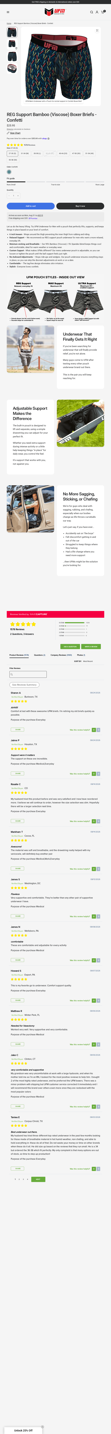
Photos (81, 655)
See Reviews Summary (24, 684)
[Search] (91, 12)
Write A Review (91, 647)
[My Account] (97, 12)
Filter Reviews (15, 668)
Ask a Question (70, 647)
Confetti (9, 172)
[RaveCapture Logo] (38, 614)
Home (9, 23)
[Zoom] (97, 30)
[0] (102, 12)
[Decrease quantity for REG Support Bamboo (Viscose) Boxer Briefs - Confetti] (9, 196)
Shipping (10, 129)
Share (18, 730)
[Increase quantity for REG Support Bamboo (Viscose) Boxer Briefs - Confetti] (18, 196)
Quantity (10, 190)
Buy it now (80, 206)
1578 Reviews (29, 145)
